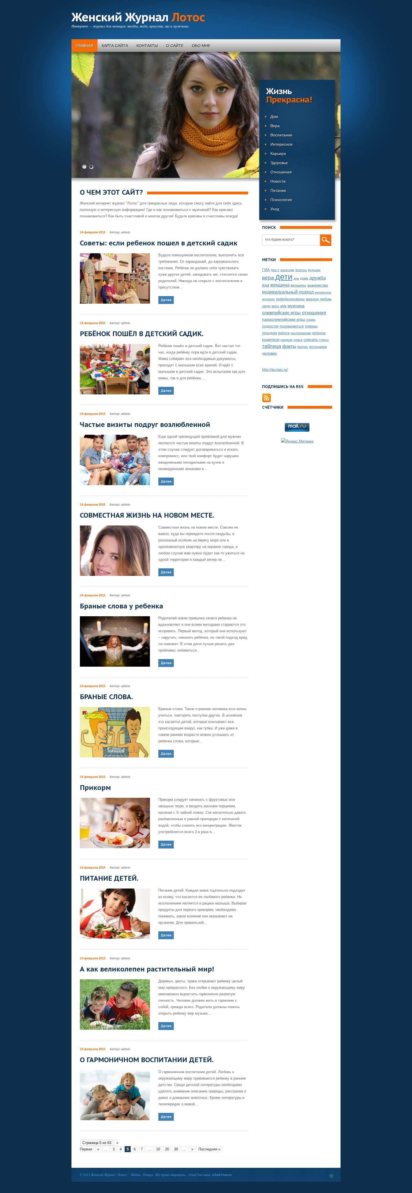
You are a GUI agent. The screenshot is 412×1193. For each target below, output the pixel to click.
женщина (280, 284)
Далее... (166, 300)
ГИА (266, 270)
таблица (271, 346)
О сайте (175, 45)
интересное (323, 292)
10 (158, 1149)
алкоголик (287, 270)
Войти (135, 1174)
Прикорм (95, 787)
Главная (84, 45)
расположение (301, 333)
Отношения (281, 172)
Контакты (147, 45)
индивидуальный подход (288, 291)
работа (284, 333)
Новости (278, 181)
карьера (312, 299)
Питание (278, 190)
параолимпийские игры (283, 319)
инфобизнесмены (290, 299)
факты (289, 346)
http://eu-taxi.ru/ (275, 370)
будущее (314, 270)
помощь (311, 326)
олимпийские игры (281, 312)
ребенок (318, 333)
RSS (266, 398)
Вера (275, 126)
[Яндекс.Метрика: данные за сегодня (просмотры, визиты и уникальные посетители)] (297, 441)
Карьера (278, 153)
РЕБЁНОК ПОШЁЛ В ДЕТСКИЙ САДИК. (141, 333)
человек (269, 353)
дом (296, 278)
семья (297, 339)
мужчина (296, 305)
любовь (326, 299)
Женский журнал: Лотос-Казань (331, 1175)
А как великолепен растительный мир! (147, 969)
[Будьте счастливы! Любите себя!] (206, 115)
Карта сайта (115, 45)
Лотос (138, 17)
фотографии (318, 346)
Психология (281, 199)
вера (268, 278)
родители (270, 339)
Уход (274, 209)
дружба (317, 278)
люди (266, 306)
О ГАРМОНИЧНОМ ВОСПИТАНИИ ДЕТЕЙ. (147, 1059)
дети (283, 276)
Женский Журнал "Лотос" (109, 1174)
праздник (269, 333)
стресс (324, 339)
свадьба (286, 339)
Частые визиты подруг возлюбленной (145, 424)
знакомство (317, 285)
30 (176, 1149)
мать (275, 306)
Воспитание (281, 135)
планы (310, 319)
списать (311, 339)
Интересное (281, 144)
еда (265, 285)
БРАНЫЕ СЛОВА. (106, 696)
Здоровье (279, 163)
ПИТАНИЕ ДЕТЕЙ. (109, 878)
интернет (268, 299)
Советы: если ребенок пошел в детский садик (158, 243)
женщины (298, 285)
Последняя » (209, 1149)
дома (304, 278)
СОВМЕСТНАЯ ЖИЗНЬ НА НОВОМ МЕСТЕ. (147, 515)
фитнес (302, 346)
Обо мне (201, 45)
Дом (274, 116)
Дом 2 (275, 270)
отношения (314, 312)
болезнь (301, 270)
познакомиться (292, 326)
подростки (270, 326)
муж (283, 306)
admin (125, 232)
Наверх (148, 1174)
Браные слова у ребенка (121, 606)
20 (167, 1149)
